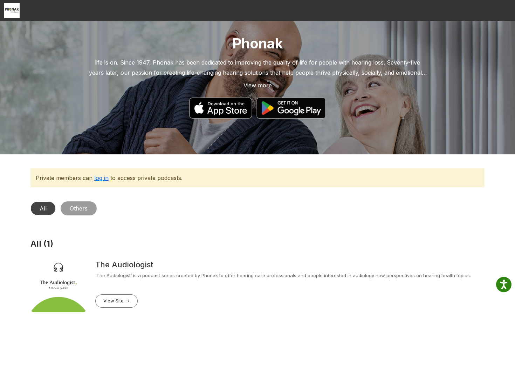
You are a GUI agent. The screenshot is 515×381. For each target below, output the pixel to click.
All (43, 208)
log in (101, 177)
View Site (114, 300)
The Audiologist (124, 264)
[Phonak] (12, 10)
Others (79, 208)
